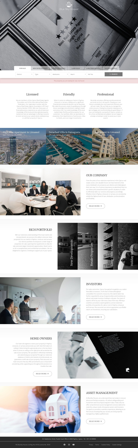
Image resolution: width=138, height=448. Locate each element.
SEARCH (114, 74)
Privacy (91, 445)
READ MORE (94, 206)
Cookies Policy (105, 445)
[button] (24, 74)
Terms (97, 445)
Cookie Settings (117, 445)
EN (118, 6)
